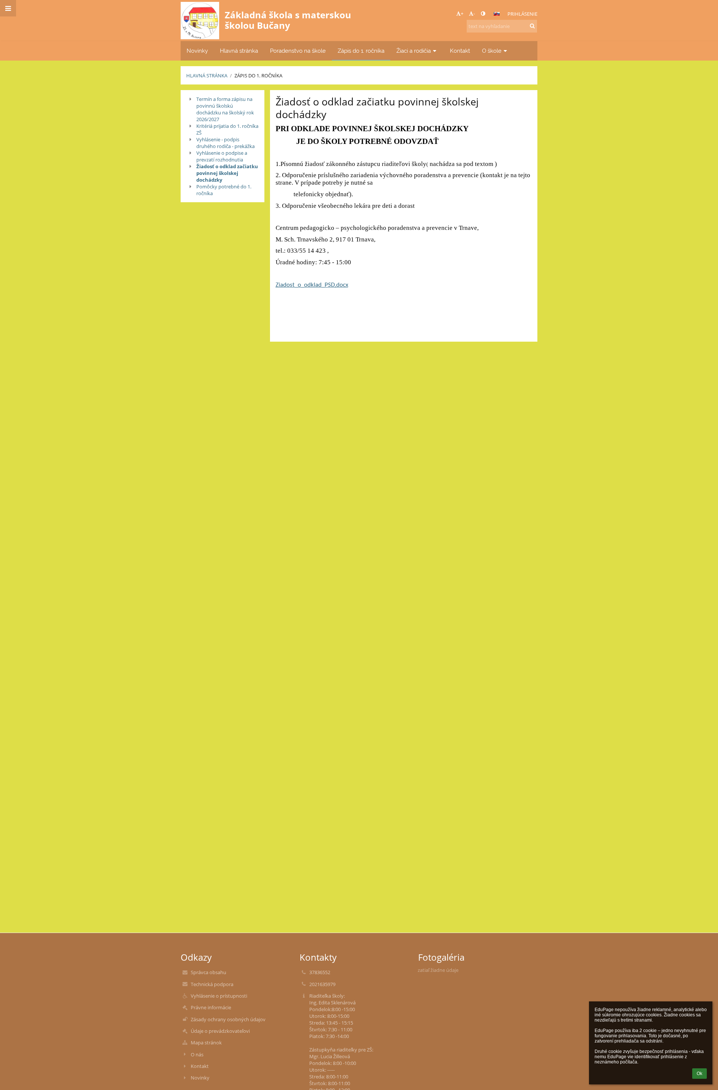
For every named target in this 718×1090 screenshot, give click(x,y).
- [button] (474, 13)
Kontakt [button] (460, 50)
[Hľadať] (532, 25)
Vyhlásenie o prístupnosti (219, 995)
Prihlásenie (522, 13)
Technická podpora (212, 984)
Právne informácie (211, 1007)
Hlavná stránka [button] (239, 50)
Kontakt (200, 1066)
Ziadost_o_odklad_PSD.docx (312, 285)
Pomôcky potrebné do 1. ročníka (223, 190)
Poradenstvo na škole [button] (298, 50)
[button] (483, 13)
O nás (197, 1054)
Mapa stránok (206, 1042)
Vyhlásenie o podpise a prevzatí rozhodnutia (221, 156)
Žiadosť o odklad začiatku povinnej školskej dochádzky (227, 173)
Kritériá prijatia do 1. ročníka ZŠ (227, 129)
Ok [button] (699, 1073)
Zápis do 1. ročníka (258, 75)
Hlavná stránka (206, 75)
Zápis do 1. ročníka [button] (361, 50)
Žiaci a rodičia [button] (413, 50)
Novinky (200, 1077)
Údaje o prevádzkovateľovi (220, 1031)
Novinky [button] (197, 50)
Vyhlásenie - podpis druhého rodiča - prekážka (225, 143)
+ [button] (462, 13)
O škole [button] (491, 50)
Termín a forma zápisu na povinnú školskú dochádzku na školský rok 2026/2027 (225, 109)
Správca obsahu (208, 972)
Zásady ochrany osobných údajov (228, 1019)
